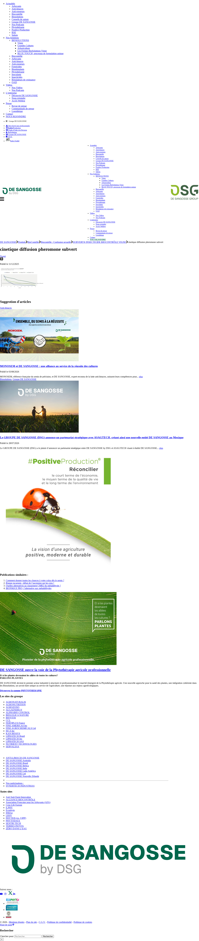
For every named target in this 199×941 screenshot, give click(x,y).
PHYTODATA (13, 820)
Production (14, 128)
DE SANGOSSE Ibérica (17, 765)
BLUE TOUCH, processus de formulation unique (40, 53)
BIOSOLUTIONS (20, 40)
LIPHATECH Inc (14, 738)
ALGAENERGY (14, 710)
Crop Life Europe (14, 805)
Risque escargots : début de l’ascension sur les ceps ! (30, 583)
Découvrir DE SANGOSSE (25, 95)
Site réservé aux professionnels (19, 126)
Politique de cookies (83, 922)
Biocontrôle (17, 14)
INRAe (9, 813)
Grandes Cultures (25, 45)
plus (141, 376)
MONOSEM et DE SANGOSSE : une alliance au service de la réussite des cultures (49, 366)
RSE (14, 32)
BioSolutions (12, 132)
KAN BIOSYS (13, 733)
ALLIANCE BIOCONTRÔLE (20, 799)
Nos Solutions (12, 37)
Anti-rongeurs (18, 11)
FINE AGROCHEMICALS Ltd (21, 728)
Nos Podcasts (18, 24)
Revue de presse (19, 106)
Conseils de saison (20, 19)
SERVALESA (12, 746)
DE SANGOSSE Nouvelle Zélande (22, 776)
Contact (9, 114)
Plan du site (31, 922)
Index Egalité (14, 141)
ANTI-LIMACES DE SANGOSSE (22, 758)
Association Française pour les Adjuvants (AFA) (28, 802)
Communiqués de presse (23, 108)
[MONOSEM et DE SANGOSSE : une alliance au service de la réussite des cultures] (39, 360)
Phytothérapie (18, 27)
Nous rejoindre (18, 98)
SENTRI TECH (13, 823)
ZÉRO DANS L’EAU (16, 828)
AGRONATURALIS (16, 702)
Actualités (10, 3)
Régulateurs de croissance (23, 79)
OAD (14, 82)
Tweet (3, 256)
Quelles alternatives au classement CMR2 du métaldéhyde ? (33, 585)
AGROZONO (12, 707)
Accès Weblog (18, 100)
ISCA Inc (10, 731)
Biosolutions (17, 16)
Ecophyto (10, 810)
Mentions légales (16, 922)
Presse (9, 103)
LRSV (9, 815)
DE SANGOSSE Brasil (17, 763)
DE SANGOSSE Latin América (21, 771)
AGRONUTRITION (16, 704)
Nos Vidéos (17, 87)
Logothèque (17, 111)
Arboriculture (23, 48)
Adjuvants (16, 6)
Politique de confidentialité (59, 922)
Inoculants (16, 74)
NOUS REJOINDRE (16, 116)
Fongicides (17, 66)
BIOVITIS (11, 717)
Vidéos (9, 85)
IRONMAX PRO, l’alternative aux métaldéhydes (28, 588)
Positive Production (21, 30)
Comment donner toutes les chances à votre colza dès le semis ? (35, 580)
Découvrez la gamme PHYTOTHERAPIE (21, 690)
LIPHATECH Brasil (15, 736)
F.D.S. (9, 137)
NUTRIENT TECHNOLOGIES (21, 744)
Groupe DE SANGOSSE (23, 22)
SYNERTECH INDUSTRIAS (20, 786)
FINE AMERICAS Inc (16, 725)
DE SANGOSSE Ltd (16, 773)
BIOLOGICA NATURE (17, 715)
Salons (15, 35)
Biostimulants (18, 69)
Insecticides (17, 77)
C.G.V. (42, 922)
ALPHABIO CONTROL (18, 712)
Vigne (20, 43)
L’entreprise (11, 93)
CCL (8, 720)
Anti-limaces (17, 9)
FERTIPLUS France (15, 723)
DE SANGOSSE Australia (18, 760)
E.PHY (9, 807)
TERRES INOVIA (15, 826)
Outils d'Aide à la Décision (17, 130)
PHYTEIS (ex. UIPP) (16, 818)
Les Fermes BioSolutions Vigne (32, 51)
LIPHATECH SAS (15, 741)
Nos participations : (15, 783)
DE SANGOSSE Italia (16, 768)
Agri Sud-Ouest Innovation (18, 797)
